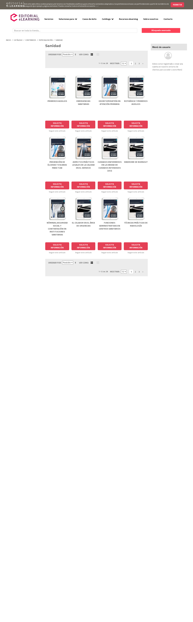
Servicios (48, 19)
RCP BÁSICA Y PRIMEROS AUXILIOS (135, 102)
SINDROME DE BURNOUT (136, 161)
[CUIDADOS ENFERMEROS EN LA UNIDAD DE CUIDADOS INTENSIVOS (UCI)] (110, 148)
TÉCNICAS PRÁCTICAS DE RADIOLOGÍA (136, 224)
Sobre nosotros (150, 19)
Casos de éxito (89, 19)
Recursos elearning (128, 19)
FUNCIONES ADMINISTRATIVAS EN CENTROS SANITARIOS (109, 225)
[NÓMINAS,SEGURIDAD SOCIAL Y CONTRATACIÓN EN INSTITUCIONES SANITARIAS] (57, 209)
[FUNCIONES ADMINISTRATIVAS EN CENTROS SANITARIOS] (110, 209)
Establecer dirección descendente (76, 54)
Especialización (46, 40)
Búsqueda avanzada (161, 30)
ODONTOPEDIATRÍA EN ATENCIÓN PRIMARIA (109, 102)
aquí (97, 6)
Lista (97, 54)
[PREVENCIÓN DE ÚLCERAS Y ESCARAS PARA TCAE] (57, 148)
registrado (168, 63)
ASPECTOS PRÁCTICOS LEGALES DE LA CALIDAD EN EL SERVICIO (83, 164)
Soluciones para (66, 19)
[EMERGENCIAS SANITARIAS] (83, 87)
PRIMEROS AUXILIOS (57, 101)
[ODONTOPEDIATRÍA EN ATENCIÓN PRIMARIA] (110, 87)
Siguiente (143, 63)
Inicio (8, 40)
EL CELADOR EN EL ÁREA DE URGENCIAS (83, 224)
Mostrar (114, 63)
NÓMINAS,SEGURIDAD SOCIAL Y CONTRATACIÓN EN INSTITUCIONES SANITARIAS (57, 228)
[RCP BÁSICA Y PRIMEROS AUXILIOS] (136, 87)
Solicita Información (57, 124)
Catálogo (106, 19)
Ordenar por (54, 54)
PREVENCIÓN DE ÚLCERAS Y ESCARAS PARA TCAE (57, 164)
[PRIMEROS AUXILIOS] (57, 87)
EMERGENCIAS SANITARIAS (83, 102)
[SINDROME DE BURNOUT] (136, 148)
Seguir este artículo (57, 131)
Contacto (168, 19)
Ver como (83, 54)
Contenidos (30, 40)
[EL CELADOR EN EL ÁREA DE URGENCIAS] (83, 209)
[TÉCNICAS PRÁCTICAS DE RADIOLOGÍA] (136, 209)
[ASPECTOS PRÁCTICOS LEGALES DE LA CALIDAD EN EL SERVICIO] (83, 148)
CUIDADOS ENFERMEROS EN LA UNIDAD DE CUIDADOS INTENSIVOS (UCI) (110, 166)
